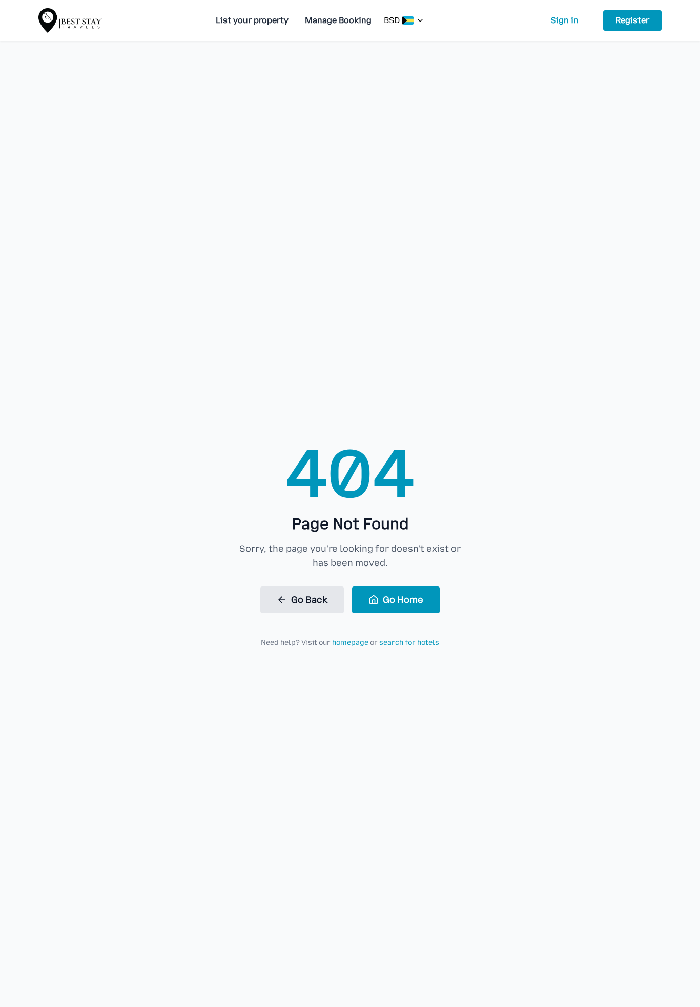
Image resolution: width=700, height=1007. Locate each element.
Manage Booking (338, 20)
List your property (252, 20)
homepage (350, 642)
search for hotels (409, 642)
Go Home (403, 599)
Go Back (309, 599)
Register (632, 20)
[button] (404, 20)
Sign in (565, 20)
